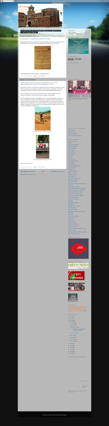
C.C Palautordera (72, 164)
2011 (71, 347)
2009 (71, 351)
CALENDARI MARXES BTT (74, 166)
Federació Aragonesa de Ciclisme (76, 190)
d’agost (73, 321)
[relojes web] (83, 384)
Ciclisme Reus (71, 169)
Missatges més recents (27, 171)
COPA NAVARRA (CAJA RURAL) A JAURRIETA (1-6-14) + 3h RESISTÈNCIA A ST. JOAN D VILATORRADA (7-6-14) (38, 83)
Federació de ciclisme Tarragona (76, 195)
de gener (73, 341)
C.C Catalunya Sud (72, 160)
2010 (71, 349)
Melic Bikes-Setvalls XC (73, 202)
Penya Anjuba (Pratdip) (73, 216)
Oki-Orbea (70, 214)
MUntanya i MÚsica (72, 209)
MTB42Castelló (71, 207)
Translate (79, 34)
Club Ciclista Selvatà (73, 180)
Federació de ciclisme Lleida (75, 193)
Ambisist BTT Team (72, 141)
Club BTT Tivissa (72, 173)
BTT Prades (25, 6)
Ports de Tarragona (72, 134)
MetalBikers (71, 204)
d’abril (72, 337)
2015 (71, 318)
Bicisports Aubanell (72, 146)
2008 (71, 353)
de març (73, 339)
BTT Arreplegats (72, 148)
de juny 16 (74, 327)
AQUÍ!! (85, 311)
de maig (73, 335)
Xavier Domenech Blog (73, 233)
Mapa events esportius (73, 199)
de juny (73, 325)
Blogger (65, 415)
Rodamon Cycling (72, 226)
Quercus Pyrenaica (72, 223)
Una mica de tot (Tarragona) (75, 135)
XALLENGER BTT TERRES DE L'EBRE (77, 232)
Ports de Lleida (71, 132)
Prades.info (71, 219)
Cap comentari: (41, 75)
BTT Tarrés (71, 155)
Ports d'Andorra (72, 130)
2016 (71, 316)
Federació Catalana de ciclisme (75, 191)
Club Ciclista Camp (72, 174)
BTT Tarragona (71, 153)
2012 (71, 345)
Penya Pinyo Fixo (72, 217)
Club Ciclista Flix (72, 176)
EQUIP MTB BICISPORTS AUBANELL (77, 188)
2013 (71, 343)
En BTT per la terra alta (73, 186)
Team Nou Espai (72, 230)
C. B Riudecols (71, 158)
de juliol (73, 323)
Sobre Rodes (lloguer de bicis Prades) (77, 228)
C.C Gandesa (71, 162)
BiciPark (70, 143)
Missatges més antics (58, 171)
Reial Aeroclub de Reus (73, 224)
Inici (43, 171)
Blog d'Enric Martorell (73, 144)
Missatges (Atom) (32, 174)
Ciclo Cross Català (72, 171)
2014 (71, 320)
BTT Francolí (71, 150)
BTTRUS (70, 157)
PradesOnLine (71, 221)
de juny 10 (74, 332)
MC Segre (70, 200)
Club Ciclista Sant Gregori (74, 178)
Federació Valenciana (73, 197)
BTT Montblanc (71, 151)
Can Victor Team (72, 167)
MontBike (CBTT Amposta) (74, 206)
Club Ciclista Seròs (72, 181)
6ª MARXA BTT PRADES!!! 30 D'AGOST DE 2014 (35, 39)
